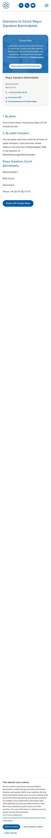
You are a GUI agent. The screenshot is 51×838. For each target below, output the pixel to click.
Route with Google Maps (18, 203)
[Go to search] (21, 5)
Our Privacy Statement (12, 815)
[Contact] (27, 5)
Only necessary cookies (33, 827)
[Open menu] (46, 5)
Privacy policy (37, 57)
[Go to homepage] (6, 5)
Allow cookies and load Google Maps (25, 66)
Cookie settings (10, 833)
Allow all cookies (11, 827)
